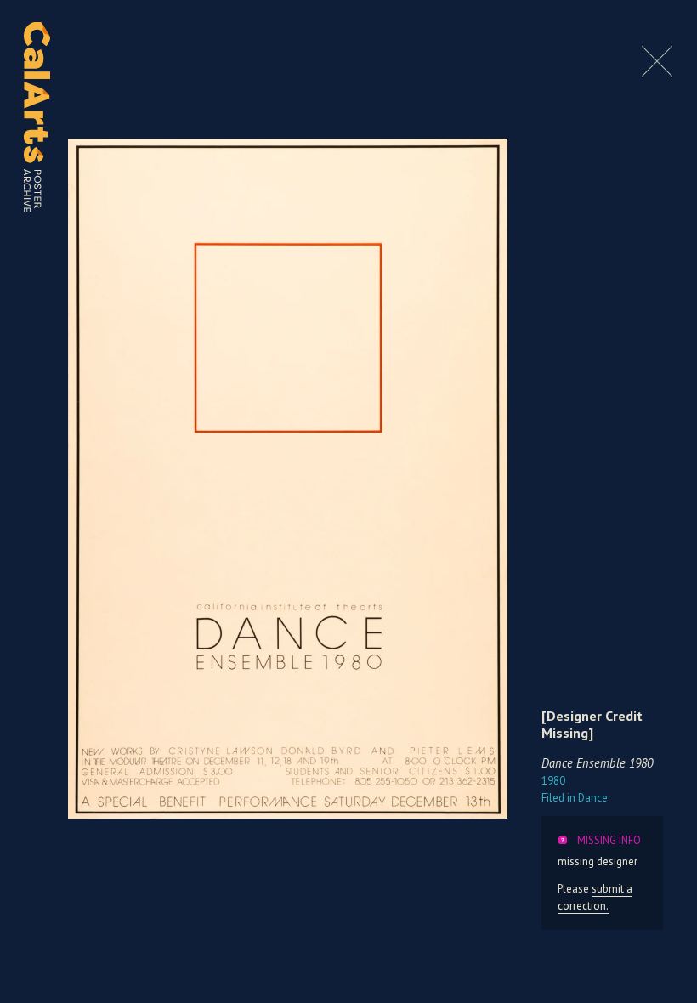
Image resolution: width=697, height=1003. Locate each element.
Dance (574, 797)
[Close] (657, 72)
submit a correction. (595, 896)
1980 (553, 781)
